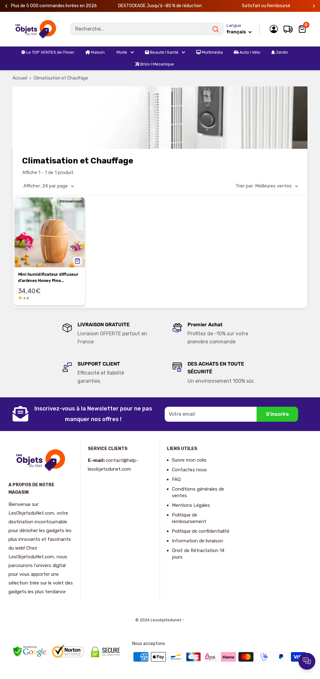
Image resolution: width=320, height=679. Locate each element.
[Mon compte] (274, 29)
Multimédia (212, 52)
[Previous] (6, 6)
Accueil (19, 78)
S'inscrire (277, 414)
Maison (97, 52)
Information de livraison (197, 541)
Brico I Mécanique (156, 64)
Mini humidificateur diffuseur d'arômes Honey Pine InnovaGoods (48, 278)
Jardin (281, 52)
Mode (121, 52)
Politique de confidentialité (200, 531)
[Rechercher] (215, 29)
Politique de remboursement (189, 518)
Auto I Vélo (249, 52)
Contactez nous (189, 470)
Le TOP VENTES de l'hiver (49, 52)
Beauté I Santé (163, 52)
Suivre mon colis (189, 460)
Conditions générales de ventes (198, 492)
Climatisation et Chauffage (60, 78)
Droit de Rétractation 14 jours (198, 554)
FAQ (176, 479)
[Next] (313, 6)
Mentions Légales (191, 505)
